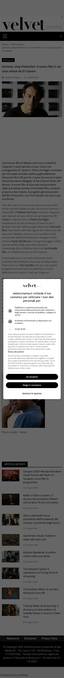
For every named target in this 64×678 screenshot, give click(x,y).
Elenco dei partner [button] (16, 351)
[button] (32, 329)
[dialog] (32, 339)
